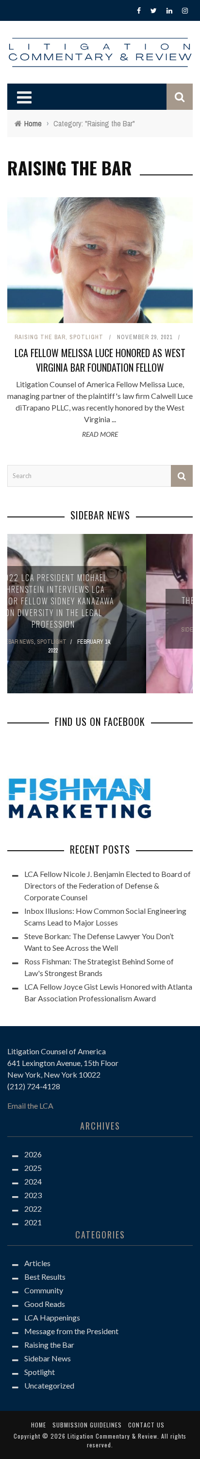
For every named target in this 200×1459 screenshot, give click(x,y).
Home (38, 1428)
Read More (100, 434)
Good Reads (44, 1307)
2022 (33, 1212)
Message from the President (71, 1334)
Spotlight (86, 337)
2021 (33, 1225)
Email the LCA (30, 1109)
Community (43, 1293)
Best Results (45, 1280)
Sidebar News (47, 1361)
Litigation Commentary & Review (112, 1439)
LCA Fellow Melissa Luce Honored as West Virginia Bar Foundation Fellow (100, 360)
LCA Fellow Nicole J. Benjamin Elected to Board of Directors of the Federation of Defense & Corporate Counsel (107, 889)
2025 (33, 1171)
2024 (33, 1184)
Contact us (146, 1428)
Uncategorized (49, 1388)
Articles (37, 1266)
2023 (33, 1198)
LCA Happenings (52, 1320)
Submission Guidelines (87, 1428)
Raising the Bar (40, 337)
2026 (33, 1157)
